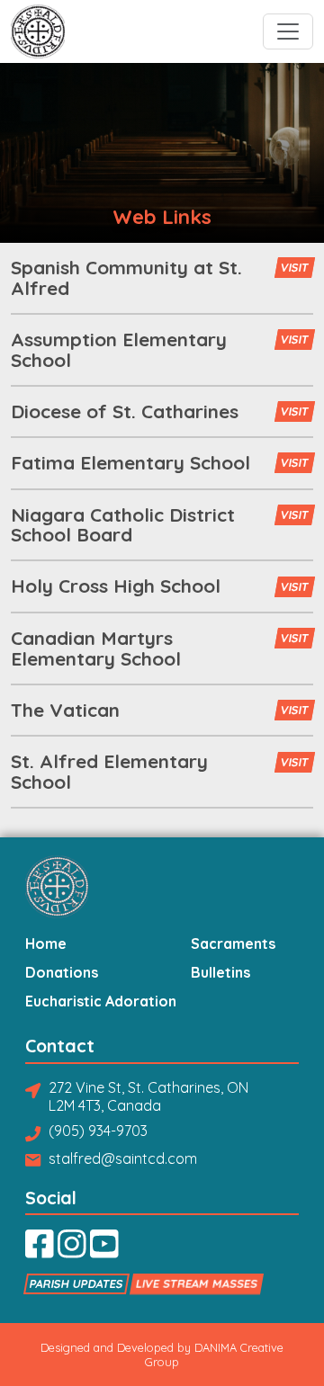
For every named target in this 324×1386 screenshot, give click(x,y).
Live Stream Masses (197, 1283)
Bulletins (220, 973)
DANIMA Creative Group (214, 1354)
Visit (294, 268)
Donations (61, 973)
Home (46, 944)
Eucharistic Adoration (100, 1002)
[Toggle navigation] (288, 31)
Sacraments (233, 944)
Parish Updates (77, 1283)
